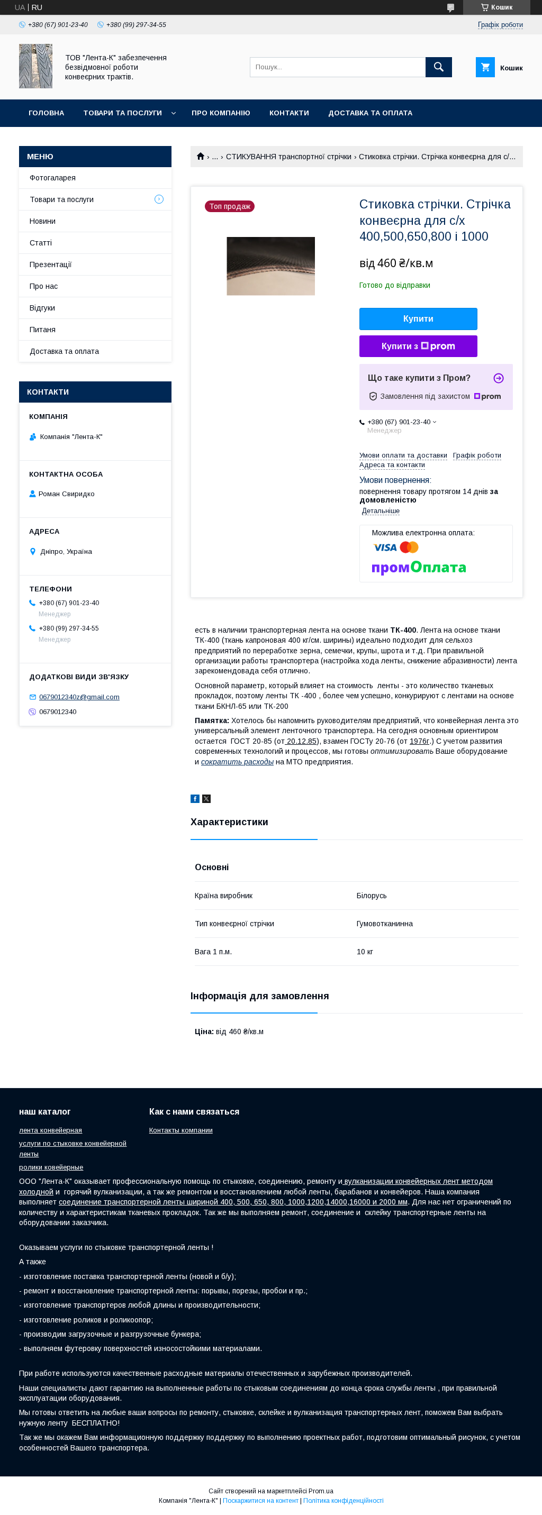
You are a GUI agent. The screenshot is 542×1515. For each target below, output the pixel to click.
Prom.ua (321, 1491)
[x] (206, 800)
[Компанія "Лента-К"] (35, 85)
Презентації (51, 264)
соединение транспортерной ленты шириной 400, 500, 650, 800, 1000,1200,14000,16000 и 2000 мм (233, 1202)
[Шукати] (439, 67)
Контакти (289, 113)
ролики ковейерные (51, 1167)
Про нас (44, 286)
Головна (46, 113)
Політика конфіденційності (343, 1500)
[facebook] (195, 800)
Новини (43, 221)
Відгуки (42, 308)
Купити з (400, 346)
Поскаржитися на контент (261, 1500)
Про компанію (221, 113)
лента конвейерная (50, 1130)
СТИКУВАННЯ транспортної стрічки (288, 156)
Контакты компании (181, 1130)
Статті (41, 243)
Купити (418, 318)
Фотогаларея (53, 178)
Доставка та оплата (370, 113)
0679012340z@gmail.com (79, 697)
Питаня (43, 329)
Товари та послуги (122, 113)
